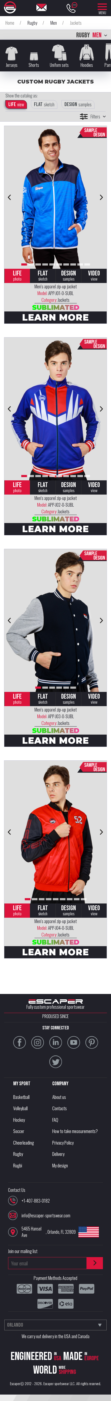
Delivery (58, 1153)
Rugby (18, 1153)
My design (60, 1165)
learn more (55, 317)
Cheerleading (23, 1142)
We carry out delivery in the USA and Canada (55, 1336)
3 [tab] (38, 264)
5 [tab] (52, 264)
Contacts (59, 1108)
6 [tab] (59, 264)
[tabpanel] (55, 197)
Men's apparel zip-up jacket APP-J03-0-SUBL (55, 716)
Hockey (19, 1119)
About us (59, 1097)
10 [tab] (87, 264)
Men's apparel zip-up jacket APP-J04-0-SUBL (55, 928)
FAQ (55, 1119)
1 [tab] (24, 264)
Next (101, 197)
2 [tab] (31, 264)
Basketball (21, 1097)
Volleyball (20, 1108)
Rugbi (17, 1165)
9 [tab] (80, 264)
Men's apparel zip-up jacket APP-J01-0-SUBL (55, 293)
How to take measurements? (75, 1131)
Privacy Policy (63, 1142)
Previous (9, 197)
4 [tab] (45, 264)
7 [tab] (66, 264)
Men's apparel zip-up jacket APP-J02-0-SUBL (55, 505)
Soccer (18, 1131)
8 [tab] (73, 264)
